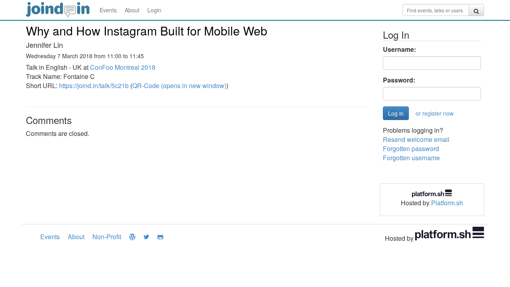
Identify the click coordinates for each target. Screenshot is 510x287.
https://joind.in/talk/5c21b (94, 85)
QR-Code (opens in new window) (179, 85)
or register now (434, 113)
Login (154, 10)
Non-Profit (106, 236)
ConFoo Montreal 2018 (122, 67)
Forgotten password (411, 148)
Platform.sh (447, 202)
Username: (399, 49)
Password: (399, 80)
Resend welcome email (416, 139)
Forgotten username (411, 157)
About (132, 10)
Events (108, 10)
